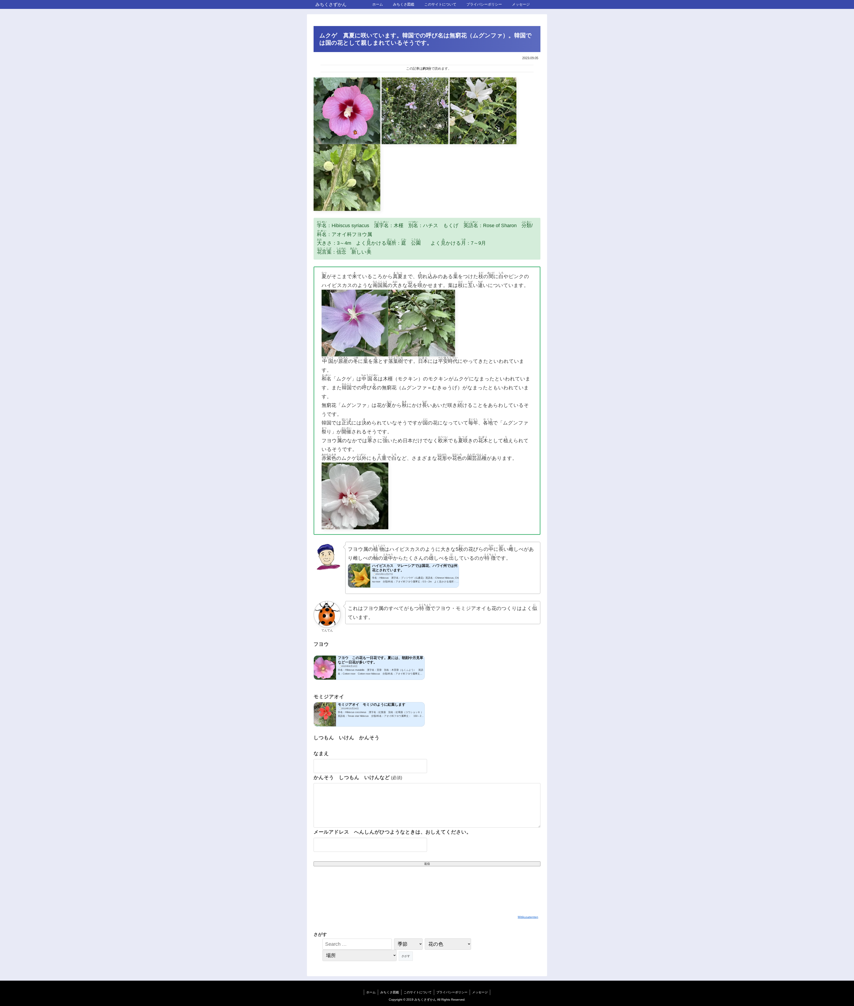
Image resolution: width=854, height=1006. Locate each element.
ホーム (371, 992)
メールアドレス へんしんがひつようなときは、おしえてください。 (392, 832)
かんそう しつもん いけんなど (358, 777)
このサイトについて (418, 992)
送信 (427, 863)
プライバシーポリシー (451, 992)
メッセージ (480, 992)
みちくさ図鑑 (389, 992)
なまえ (321, 753)
